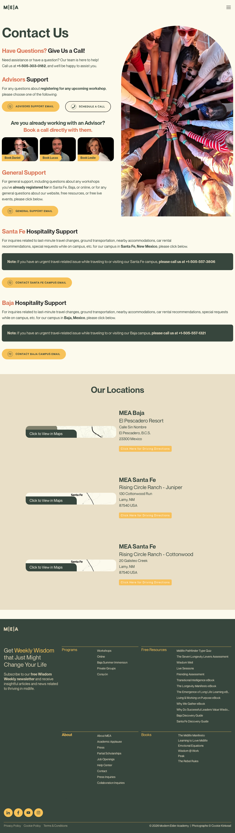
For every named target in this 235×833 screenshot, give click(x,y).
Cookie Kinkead (221, 825)
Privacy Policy (12, 825)
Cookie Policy (31, 825)
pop (65, 793)
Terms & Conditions (54, 825)
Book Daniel (12, 158)
